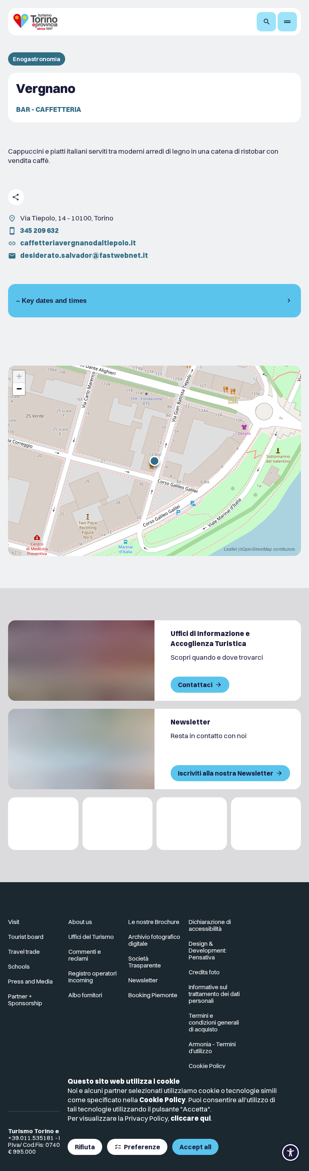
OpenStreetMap (257, 549)
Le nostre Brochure (153, 922)
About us (80, 922)
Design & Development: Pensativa (208, 950)
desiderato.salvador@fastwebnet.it (84, 255)
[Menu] (287, 21)
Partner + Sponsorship (25, 999)
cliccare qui (191, 1118)
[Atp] (43, 823)
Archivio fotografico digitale (154, 940)
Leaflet (230, 549)
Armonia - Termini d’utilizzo (212, 1047)
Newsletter (143, 980)
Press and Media (30, 981)
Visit (13, 922)
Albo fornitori (85, 995)
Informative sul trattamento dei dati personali (214, 993)
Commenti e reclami (84, 955)
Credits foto (204, 972)
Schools (19, 966)
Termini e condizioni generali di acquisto (214, 1022)
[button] (154, 461)
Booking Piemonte (152, 995)
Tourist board (25, 937)
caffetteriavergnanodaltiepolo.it (78, 243)
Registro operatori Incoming (92, 976)
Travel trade (24, 951)
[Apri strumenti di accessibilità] (290, 1152)
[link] (266, 925)
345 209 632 (39, 230)
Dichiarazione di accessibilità (210, 925)
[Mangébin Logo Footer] (117, 823)
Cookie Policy (162, 1099)
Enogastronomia (36, 59)
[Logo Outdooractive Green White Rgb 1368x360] (266, 823)
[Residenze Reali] (192, 823)
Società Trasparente (144, 962)
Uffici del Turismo (91, 937)
